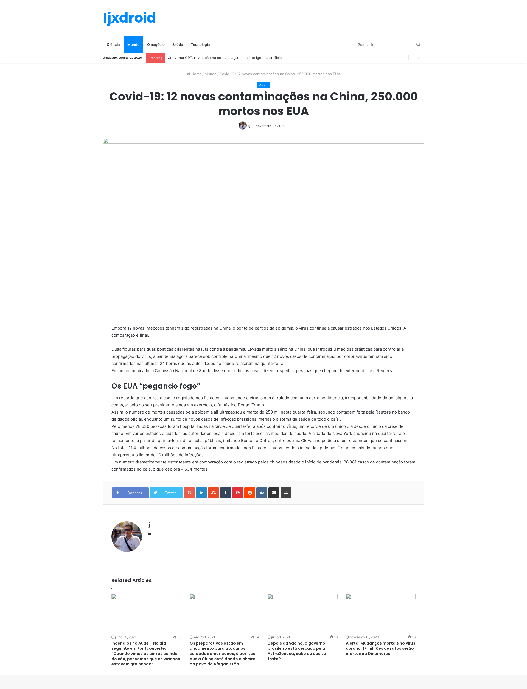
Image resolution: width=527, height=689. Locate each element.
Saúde (177, 44)
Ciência (113, 44)
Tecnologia (200, 44)
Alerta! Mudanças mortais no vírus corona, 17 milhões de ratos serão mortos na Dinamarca (380, 648)
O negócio (156, 44)
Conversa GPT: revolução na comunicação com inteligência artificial (225, 57)
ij (249, 126)
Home (195, 74)
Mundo (133, 44)
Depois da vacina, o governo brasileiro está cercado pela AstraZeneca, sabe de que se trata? (297, 651)
